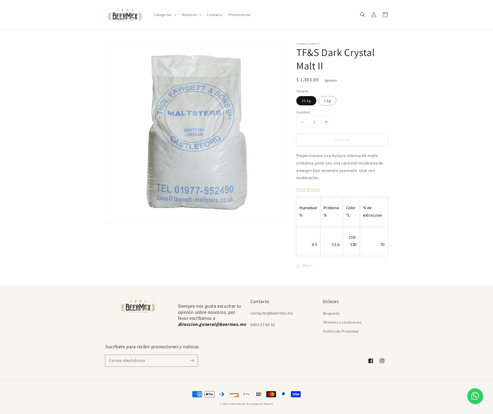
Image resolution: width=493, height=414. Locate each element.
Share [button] (307, 265)
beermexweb (237, 404)
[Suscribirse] (192, 360)
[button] (165, 14)
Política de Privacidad (341, 331)
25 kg (306, 100)
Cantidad (303, 112)
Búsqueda (331, 313)
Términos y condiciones (342, 322)
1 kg (327, 100)
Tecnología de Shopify (259, 404)
